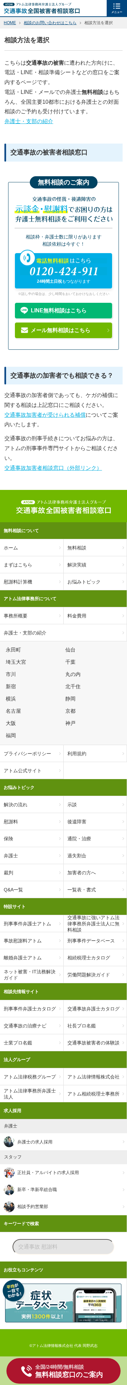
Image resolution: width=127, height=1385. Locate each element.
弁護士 (11, 855)
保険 (8, 838)
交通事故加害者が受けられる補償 (45, 415)
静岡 (71, 699)
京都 (71, 711)
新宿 (12, 686)
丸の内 (74, 674)
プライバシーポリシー (27, 753)
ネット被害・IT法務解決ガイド (30, 974)
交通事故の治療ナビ (25, 1025)
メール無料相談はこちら (60, 330)
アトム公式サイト (23, 770)
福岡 (12, 735)
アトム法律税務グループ (30, 1076)
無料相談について (21, 530)
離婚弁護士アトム (23, 957)
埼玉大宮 (17, 662)
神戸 (71, 723)
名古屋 (14, 711)
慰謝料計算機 (18, 581)
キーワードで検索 (21, 1223)
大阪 (12, 723)
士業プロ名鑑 (18, 1042)
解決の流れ (15, 804)
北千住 (74, 686)
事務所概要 (15, 616)
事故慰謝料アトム (23, 940)
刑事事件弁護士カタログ (30, 1008)
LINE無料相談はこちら (59, 310)
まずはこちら (18, 564)
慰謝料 (11, 821)
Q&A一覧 (13, 889)
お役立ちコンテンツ (23, 1269)
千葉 (71, 662)
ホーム (11, 547)
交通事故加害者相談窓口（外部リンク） (53, 468)
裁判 (8, 872)
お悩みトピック (19, 787)
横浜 (12, 699)
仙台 (71, 650)
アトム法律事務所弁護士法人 (30, 1094)
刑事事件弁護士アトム (27, 923)
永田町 (14, 650)
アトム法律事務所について (30, 598)
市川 (12, 674)
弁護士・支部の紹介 (28, 121)
